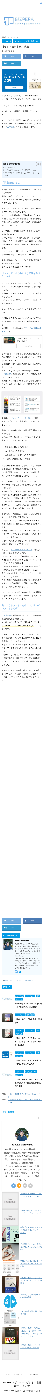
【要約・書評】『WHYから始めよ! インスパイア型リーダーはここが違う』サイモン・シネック (31, 1332)
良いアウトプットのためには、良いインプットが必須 (22, 173)
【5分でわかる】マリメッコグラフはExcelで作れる (30, 1211)
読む (33, 980)
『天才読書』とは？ (12, 167)
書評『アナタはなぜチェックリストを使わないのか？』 (31, 1230)
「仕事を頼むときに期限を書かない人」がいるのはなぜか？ (31, 1247)
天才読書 (10, 126)
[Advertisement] (22, 815)
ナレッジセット (18, 980)
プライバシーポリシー (19, 1374)
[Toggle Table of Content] (37, 164)
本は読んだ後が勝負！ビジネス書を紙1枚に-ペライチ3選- (31, 1263)
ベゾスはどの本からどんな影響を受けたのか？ (21, 170)
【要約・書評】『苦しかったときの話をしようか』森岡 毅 (31, 1280)
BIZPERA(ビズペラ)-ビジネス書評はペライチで (22, 1384)
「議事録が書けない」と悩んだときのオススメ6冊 (31, 1195)
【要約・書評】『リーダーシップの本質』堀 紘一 (31, 1346)
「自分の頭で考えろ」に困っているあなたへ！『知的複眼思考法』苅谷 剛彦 (28, 1082)
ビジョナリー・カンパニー (21, 418)
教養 (26, 980)
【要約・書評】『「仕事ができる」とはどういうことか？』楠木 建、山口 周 (28, 1041)
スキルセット (8, 980)
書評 (29, 980)
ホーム (8, 1374)
